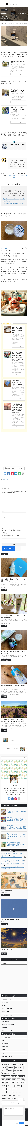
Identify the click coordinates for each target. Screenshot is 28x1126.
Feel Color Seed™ (7, 1031)
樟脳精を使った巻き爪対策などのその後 (11, 853)
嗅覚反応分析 (6, 1021)
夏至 (7, 1082)
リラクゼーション (6, 1076)
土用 (3, 1082)
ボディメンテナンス (6, 1073)
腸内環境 (15, 1092)
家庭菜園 (12, 1082)
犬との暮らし (6, 1043)
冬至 (3, 1079)
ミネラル (15, 1073)
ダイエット (10, 1067)
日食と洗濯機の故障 (6, 890)
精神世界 (9, 1092)
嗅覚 (23, 1079)
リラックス (14, 1076)
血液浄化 (19, 1095)
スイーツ (22, 1064)
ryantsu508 (4, 855)
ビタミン (4, 1070)
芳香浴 (9, 1095)
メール (3, 517)
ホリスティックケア (18, 1070)
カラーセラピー (14, 1064)
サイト (3, 523)
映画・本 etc (6, 1050)
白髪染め (21, 1089)
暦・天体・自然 (6, 1037)
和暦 (18, 1079)
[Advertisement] (14, 450)
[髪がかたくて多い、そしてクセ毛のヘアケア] (15, 473)
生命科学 (9, 1089)
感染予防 (23, 1082)
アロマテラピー (5, 1064)
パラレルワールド (19, 1067)
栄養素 (3, 1086)
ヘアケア (10, 1070)
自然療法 (4, 1095)
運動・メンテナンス (7, 1015)
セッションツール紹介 (9, 1018)
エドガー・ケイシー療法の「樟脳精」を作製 (12, 860)
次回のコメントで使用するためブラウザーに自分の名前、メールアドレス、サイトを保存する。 (14, 529)
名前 (3, 511)
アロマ (4, 1005)
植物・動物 (5, 1046)
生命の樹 (5, 1027)
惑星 (18, 1082)
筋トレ (3, 1092)
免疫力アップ (22, 1076)
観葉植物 (4, 1098)
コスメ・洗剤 (5, 479)
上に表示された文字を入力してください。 (11, 535)
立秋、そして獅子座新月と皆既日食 (11, 920)
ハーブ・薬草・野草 (7, 1008)
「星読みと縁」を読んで (7, 949)
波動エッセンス (10, 1086)
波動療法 (18, 1086)
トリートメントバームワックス (10, 248)
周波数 (13, 1079)
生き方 (3, 1089)
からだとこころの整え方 (10, 996)
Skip (17, 1123)
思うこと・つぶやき (7, 1056)
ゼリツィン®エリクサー (8, 1024)
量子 (9, 1098)
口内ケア (8, 1079)
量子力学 (14, 1098)
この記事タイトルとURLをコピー (14, 468)
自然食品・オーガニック (8, 999)
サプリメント (6, 1002)
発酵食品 (15, 1089)
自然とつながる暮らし (9, 1034)
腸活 (20, 1092)
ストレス (4, 1067)
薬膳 (14, 1095)
